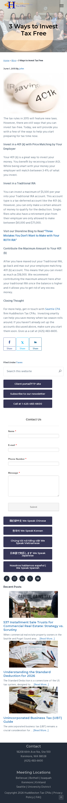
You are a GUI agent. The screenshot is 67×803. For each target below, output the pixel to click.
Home (6, 61)
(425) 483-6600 (33, 760)
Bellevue (21, 778)
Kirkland (40, 782)
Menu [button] (58, 5)
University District (39, 787)
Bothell (34, 778)
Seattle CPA (52, 309)
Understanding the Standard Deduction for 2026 (27, 674)
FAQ (38, 797)
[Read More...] (47, 639)
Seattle (21, 787)
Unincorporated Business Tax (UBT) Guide (32, 720)
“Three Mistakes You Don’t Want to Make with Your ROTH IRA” (31, 236)
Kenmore (27, 782)
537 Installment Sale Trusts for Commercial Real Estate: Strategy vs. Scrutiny (33, 626)
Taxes (19, 362)
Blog (14, 61)
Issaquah (46, 778)
